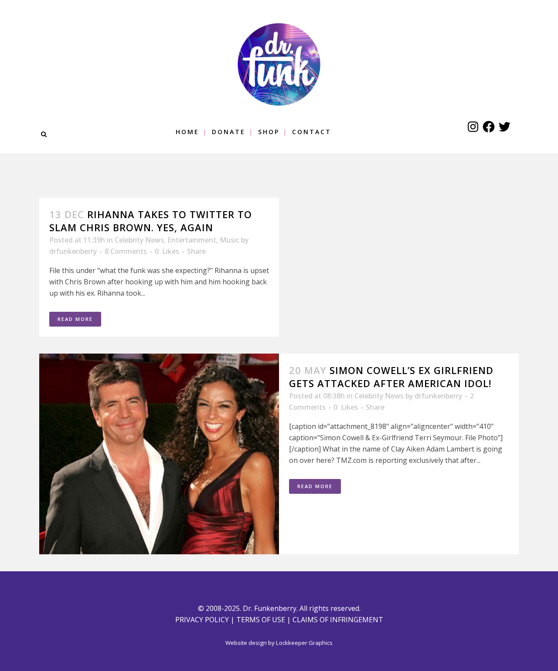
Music (229, 240)
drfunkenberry (73, 251)
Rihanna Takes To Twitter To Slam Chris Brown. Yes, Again (150, 221)
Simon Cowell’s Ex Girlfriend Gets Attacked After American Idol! (391, 377)
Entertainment (191, 240)
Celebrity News (139, 240)
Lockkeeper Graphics (304, 643)
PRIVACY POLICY (202, 619)
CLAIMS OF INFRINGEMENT (338, 619)
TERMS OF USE (260, 619)
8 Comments (126, 251)
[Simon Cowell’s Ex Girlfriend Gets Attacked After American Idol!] (159, 454)
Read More (75, 319)
